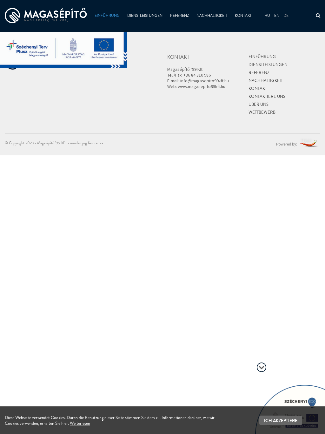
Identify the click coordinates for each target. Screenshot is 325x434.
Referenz (179, 15)
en (276, 15)
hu (267, 15)
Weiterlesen (80, 423)
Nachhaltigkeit (211, 15)
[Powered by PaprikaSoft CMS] (298, 142)
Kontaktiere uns (267, 96)
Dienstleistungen (144, 15)
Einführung (107, 15)
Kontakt (243, 15)
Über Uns (259, 104)
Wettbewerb (262, 112)
